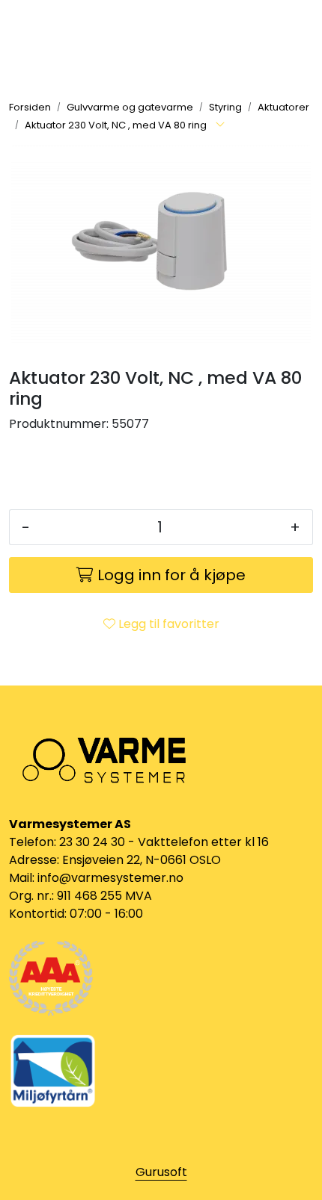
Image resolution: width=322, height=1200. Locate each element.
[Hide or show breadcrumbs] (220, 125)
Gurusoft (161, 1172)
